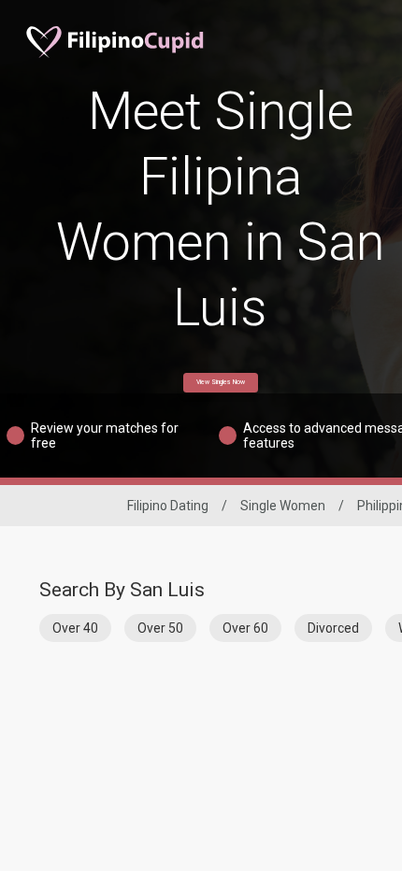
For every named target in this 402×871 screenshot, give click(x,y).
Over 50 (160, 628)
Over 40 (75, 628)
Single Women (282, 505)
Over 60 (245, 628)
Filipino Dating (167, 505)
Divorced (333, 628)
